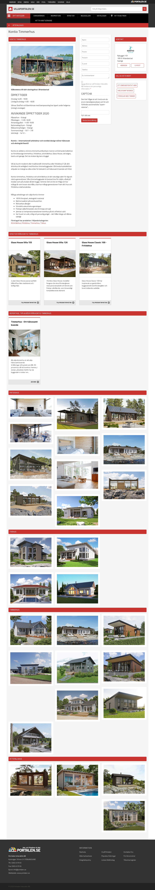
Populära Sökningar (108, 856)
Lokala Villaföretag (108, 860)
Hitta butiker (120, 15)
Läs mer (33, 382)
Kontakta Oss (128, 852)
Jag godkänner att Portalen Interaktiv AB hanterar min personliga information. (94, 86)
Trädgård (52, 2)
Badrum (12, 2)
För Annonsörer (129, 856)
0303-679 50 (16, 862)
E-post (137, 65)
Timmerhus (35, 223)
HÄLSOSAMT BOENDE (125, 90)
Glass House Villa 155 (21, 242)
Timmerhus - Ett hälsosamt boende (24, 323)
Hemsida (123, 65)
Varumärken (38, 15)
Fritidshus (26, 223)
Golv (33, 2)
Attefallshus (16, 223)
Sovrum (61, 2)
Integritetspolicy (85, 860)
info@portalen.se (19, 869)
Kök (38, 2)
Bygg (20, 2)
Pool (44, 2)
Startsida (82, 852)
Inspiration (56, 15)
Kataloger (101, 15)
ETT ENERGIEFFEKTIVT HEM (127, 85)
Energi (26, 2)
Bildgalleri (86, 15)
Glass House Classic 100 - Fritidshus (94, 244)
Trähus (43, 223)
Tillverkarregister (130, 860)
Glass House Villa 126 (56, 242)
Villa (68, 2)
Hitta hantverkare (43, 20)
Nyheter (70, 15)
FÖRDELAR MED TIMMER (126, 96)
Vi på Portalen (106, 852)
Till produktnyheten (28, 303)
